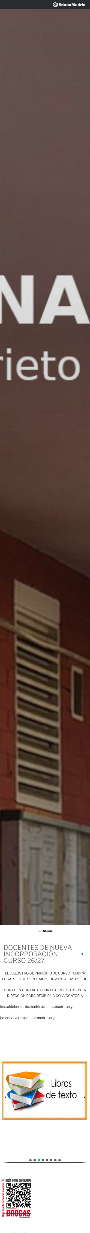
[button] (45, 1097)
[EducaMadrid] (69, 4)
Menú (47, 931)
